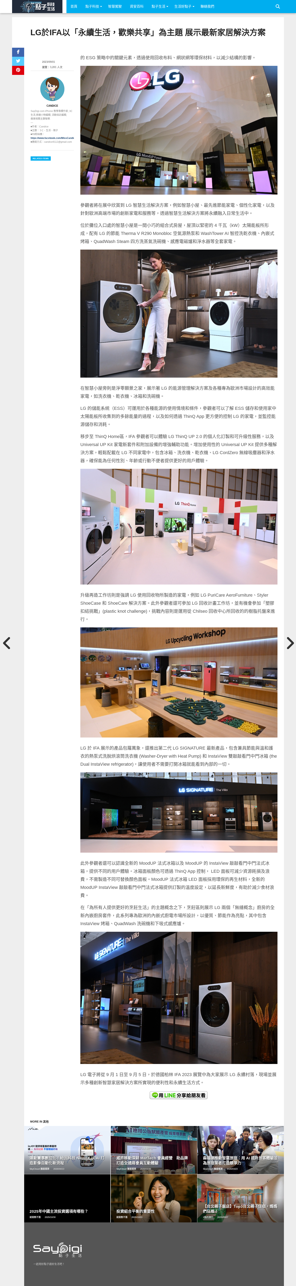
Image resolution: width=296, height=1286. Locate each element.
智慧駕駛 (115, 6)
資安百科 (137, 6)
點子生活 (158, 6)
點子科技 (92, 6)
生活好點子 (182, 6)
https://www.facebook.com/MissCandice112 (55, 138)
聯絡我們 (207, 6)
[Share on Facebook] (18, 52)
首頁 (73, 6)
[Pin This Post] (18, 70)
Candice (52, 105)
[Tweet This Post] (18, 61)
